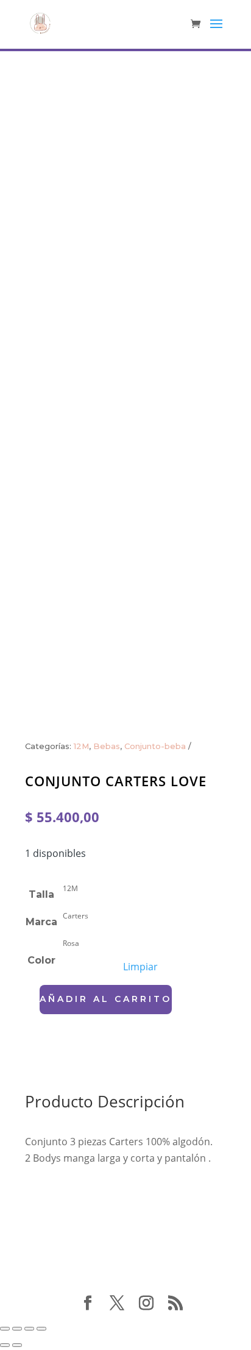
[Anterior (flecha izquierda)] (5, 1345)
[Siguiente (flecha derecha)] (17, 1345)
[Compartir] (29, 1328)
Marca (41, 922)
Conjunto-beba (155, 746)
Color (41, 960)
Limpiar (140, 967)
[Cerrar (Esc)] (41, 1328)
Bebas (106, 746)
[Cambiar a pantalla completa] (17, 1328)
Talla (41, 894)
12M (81, 746)
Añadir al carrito (106, 998)
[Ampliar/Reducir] (5, 1328)
